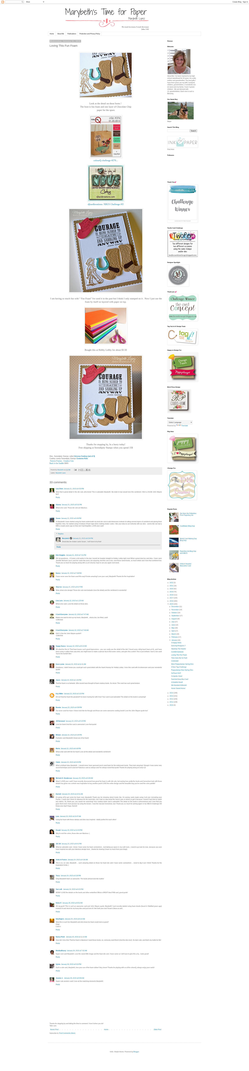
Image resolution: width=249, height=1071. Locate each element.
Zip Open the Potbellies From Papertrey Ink (188, 514)
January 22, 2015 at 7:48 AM (78, 630)
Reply (58, 497)
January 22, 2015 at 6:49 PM (71, 748)
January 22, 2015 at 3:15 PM (74, 694)
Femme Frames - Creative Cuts (62, 461)
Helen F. (59, 903)
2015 (172, 604)
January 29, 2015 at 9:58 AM (74, 978)
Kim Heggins (60, 555)
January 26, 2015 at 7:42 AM (77, 951)
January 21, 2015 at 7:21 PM (76, 555)
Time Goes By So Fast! (179, 658)
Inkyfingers (60, 919)
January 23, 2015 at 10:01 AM (72, 794)
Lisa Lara (59, 601)
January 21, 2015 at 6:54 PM (83, 538)
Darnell (58, 794)
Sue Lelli (59, 889)
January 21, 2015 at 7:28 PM (71, 573)
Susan (58, 518)
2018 (172, 595)
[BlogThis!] (82, 470)
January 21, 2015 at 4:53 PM (74, 489)
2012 (172, 699)
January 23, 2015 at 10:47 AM (70, 816)
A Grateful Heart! (177, 682)
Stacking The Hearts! (178, 649)
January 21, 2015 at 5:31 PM (72, 505)
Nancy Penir (60, 937)
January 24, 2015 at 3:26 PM (71, 876)
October (174, 613)
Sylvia (58, 964)
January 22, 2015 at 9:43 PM (71, 762)
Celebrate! (175, 661)
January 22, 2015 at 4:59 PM (72, 707)
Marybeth (65, 538)
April (173, 631)
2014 (172, 693)
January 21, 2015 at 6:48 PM (71, 518)
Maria (58, 748)
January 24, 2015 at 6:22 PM (73, 889)
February (174, 637)
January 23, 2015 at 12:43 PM (71, 830)
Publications (71, 34)
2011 (172, 702)
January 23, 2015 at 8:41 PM (71, 844)
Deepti (58, 830)
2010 (172, 705)
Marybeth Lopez (61, 473)
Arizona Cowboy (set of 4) (84, 456)
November (175, 610)
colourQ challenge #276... (106, 160)
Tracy (58, 876)
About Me (60, 34)
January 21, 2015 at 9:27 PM (73, 587)
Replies (61, 534)
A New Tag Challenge (178, 667)
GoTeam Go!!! (176, 673)
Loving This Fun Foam (179, 655)
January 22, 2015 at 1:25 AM (73, 601)
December (175, 607)
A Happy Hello (176, 643)
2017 (172, 598)
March (173, 634)
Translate (184, 426)
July (173, 622)
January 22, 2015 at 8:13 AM (77, 646)
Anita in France (61, 860)
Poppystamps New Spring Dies (182, 670)
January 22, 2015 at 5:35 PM (72, 735)
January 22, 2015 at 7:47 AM (78, 614)
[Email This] (79, 470)
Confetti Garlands (177, 652)
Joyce (58, 680)
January (174, 640)
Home (52, 34)
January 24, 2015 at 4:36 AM (78, 860)
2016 (172, 601)
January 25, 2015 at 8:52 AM (72, 903)
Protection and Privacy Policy (89, 34)
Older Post (157, 1029)
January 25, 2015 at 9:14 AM (75, 919)
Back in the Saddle (57, 463)
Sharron (59, 587)
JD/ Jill (58, 844)
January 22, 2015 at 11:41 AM (75, 664)
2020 (172, 589)
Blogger (136, 1052)
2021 (172, 586)
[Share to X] (84, 470)
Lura (57, 816)
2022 (172, 583)
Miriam (58, 735)
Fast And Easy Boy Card (179, 679)
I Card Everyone (62, 614)
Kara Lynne (60, 664)
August (174, 619)
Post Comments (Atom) (67, 1033)
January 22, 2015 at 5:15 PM (76, 721)
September (175, 616)
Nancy (58, 573)
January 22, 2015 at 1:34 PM (71, 680)
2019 (172, 592)
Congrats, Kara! (176, 676)
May (173, 628)
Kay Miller (59, 694)
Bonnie (58, 707)
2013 (172, 696)
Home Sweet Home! (178, 688)
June (173, 625)
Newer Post (54, 1029)
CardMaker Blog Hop (187, 526)
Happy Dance (61, 646)
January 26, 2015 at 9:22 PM (71, 964)
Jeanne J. (59, 978)
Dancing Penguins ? (178, 646)
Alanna (58, 505)
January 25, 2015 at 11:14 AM (76, 937)
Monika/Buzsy (61, 951)
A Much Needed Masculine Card (185, 565)
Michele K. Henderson (64, 778)
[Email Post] (75, 470)
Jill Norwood (60, 721)
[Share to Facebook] (87, 470)
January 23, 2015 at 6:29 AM (83, 778)
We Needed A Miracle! (179, 685)
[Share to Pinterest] (89, 470)
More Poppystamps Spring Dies (182, 664)
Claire (58, 762)
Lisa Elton (59, 489)
